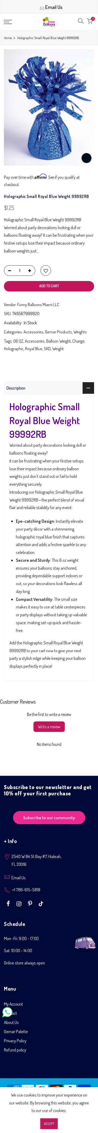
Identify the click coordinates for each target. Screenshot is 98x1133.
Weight (58, 348)
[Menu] (14, 22)
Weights (80, 331)
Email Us (53, 7)
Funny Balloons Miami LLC (38, 304)
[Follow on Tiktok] (41, 903)
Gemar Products (58, 331)
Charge (78, 341)
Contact (10, 1013)
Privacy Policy (15, 1040)
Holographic (14, 348)
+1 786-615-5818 (26, 889)
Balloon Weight (58, 341)
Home (8, 38)
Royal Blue (33, 348)
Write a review (49, 726)
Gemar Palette (16, 1031)
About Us (11, 1022)
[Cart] (90, 22)
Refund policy (15, 1050)
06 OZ (18, 341)
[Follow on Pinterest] (30, 903)
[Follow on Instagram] (19, 903)
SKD (47, 348)
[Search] (80, 22)
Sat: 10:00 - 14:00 (18, 950)
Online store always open (24, 962)
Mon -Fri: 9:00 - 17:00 (21, 938)
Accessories (33, 331)
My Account (13, 1004)
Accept (49, 1124)
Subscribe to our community (49, 817)
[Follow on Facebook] (9, 903)
